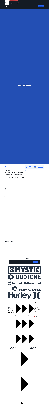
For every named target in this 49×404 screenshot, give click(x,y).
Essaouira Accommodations (24, 86)
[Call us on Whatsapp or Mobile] (35, 311)
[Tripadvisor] (13, 312)
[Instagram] (11, 312)
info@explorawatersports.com (40, 303)
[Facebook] (9, 312)
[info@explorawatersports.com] (35, 302)
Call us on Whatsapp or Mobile (36, 314)
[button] (20, 8)
